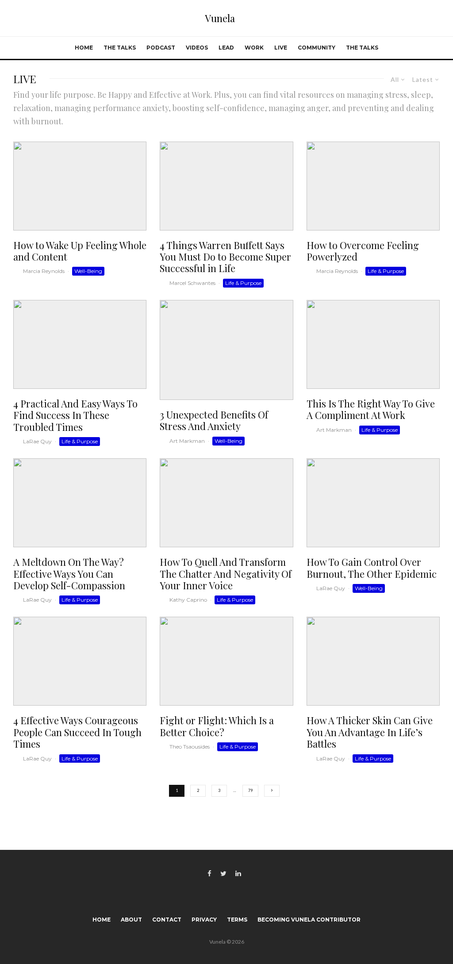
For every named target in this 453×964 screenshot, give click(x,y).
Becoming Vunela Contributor (309, 919)
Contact (166, 919)
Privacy (204, 919)
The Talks (120, 47)
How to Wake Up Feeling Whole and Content (79, 251)
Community (316, 47)
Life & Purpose (243, 283)
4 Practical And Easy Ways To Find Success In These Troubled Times (75, 415)
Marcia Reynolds (44, 271)
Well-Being (88, 271)
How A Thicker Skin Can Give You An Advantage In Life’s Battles (370, 731)
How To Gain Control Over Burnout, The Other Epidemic (372, 568)
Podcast (160, 47)
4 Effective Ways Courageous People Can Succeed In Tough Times (77, 731)
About (131, 919)
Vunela (220, 18)
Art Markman (187, 441)
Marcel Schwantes (192, 283)
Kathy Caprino (188, 599)
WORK (254, 47)
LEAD (226, 47)
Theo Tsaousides (189, 746)
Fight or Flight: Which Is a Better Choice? (217, 726)
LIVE (280, 47)
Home (84, 47)
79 (250, 790)
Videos (197, 47)
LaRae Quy (37, 441)
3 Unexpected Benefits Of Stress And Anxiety (214, 420)
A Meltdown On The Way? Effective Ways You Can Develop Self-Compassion (69, 573)
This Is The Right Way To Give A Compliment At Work (371, 409)
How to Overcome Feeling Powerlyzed (363, 251)
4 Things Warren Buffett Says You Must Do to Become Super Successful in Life (225, 256)
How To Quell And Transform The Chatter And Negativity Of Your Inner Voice (226, 573)
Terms (237, 919)
